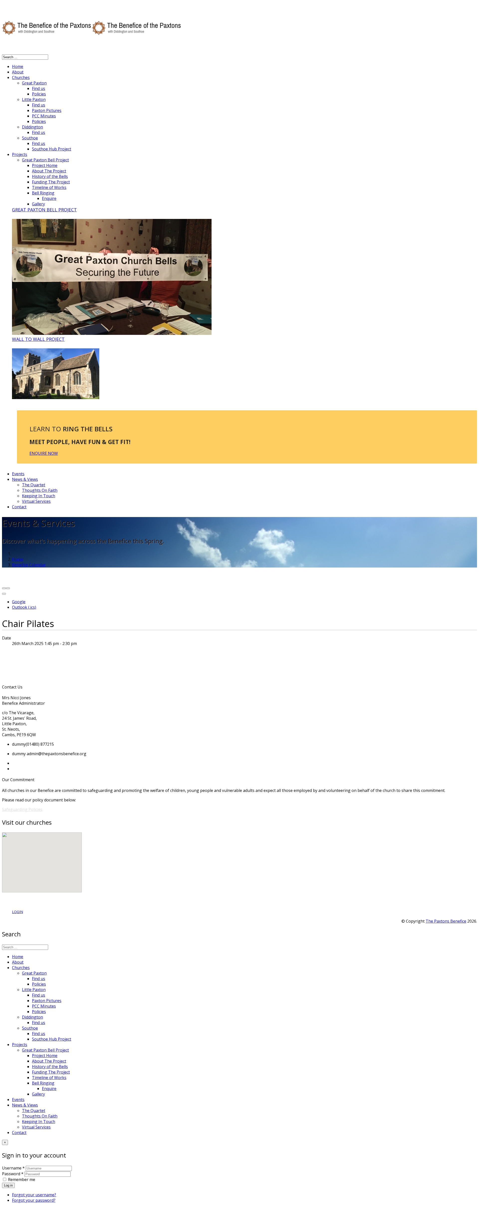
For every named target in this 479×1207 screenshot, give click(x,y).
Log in (8, 1185)
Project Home (44, 165)
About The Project (49, 171)
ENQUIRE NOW (43, 453)
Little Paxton (34, 99)
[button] (33, 847)
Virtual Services (36, 501)
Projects (19, 154)
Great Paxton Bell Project (45, 160)
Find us (38, 88)
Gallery (38, 204)
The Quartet (33, 485)
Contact (19, 507)
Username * (13, 1168)
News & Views (25, 479)
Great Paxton (34, 83)
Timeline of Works (49, 187)
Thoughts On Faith (39, 490)
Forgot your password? (33, 1200)
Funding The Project (51, 182)
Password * (12, 1174)
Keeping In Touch (38, 496)
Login (17, 911)
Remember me (21, 1179)
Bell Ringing (43, 193)
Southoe (30, 138)
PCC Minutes (44, 116)
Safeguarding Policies (22, 809)
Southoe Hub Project (51, 149)
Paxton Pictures (46, 110)
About (17, 72)
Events (18, 474)
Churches (21, 77)
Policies (39, 94)
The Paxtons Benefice (446, 921)
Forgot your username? (34, 1195)
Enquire (49, 198)
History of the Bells (50, 176)
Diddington (32, 127)
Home (17, 66)
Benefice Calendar (29, 565)
